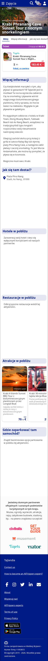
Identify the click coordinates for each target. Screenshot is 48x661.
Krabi (17, 9)
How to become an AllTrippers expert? (23, 573)
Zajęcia (24, 9)
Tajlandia (9, 9)
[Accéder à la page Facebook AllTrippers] (8, 585)
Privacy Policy (11, 618)
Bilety (5, 39)
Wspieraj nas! (11, 598)
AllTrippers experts (13, 605)
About (7, 592)
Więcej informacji (19, 39)
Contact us (9, 567)
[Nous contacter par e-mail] (39, 585)
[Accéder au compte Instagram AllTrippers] (15, 585)
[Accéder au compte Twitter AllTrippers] (23, 585)
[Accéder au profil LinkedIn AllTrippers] (31, 585)
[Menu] (3, 3)
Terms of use (10, 611)
